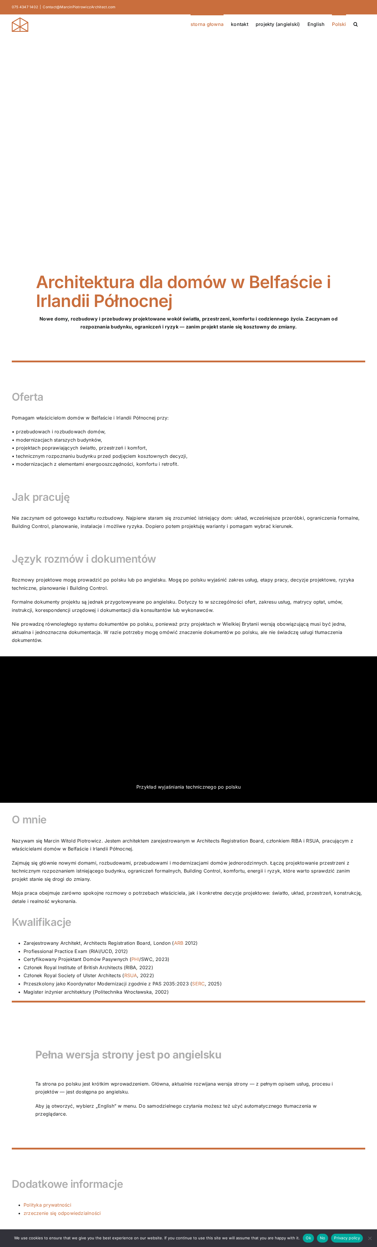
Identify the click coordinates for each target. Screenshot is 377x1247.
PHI (135, 959)
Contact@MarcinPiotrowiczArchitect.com (79, 7)
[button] (355, 23)
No (322, 1238)
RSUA (130, 975)
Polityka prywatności (47, 1205)
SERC (198, 984)
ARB (178, 943)
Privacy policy (347, 1238)
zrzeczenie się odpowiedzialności (62, 1213)
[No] (370, 1238)
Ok (308, 1238)
